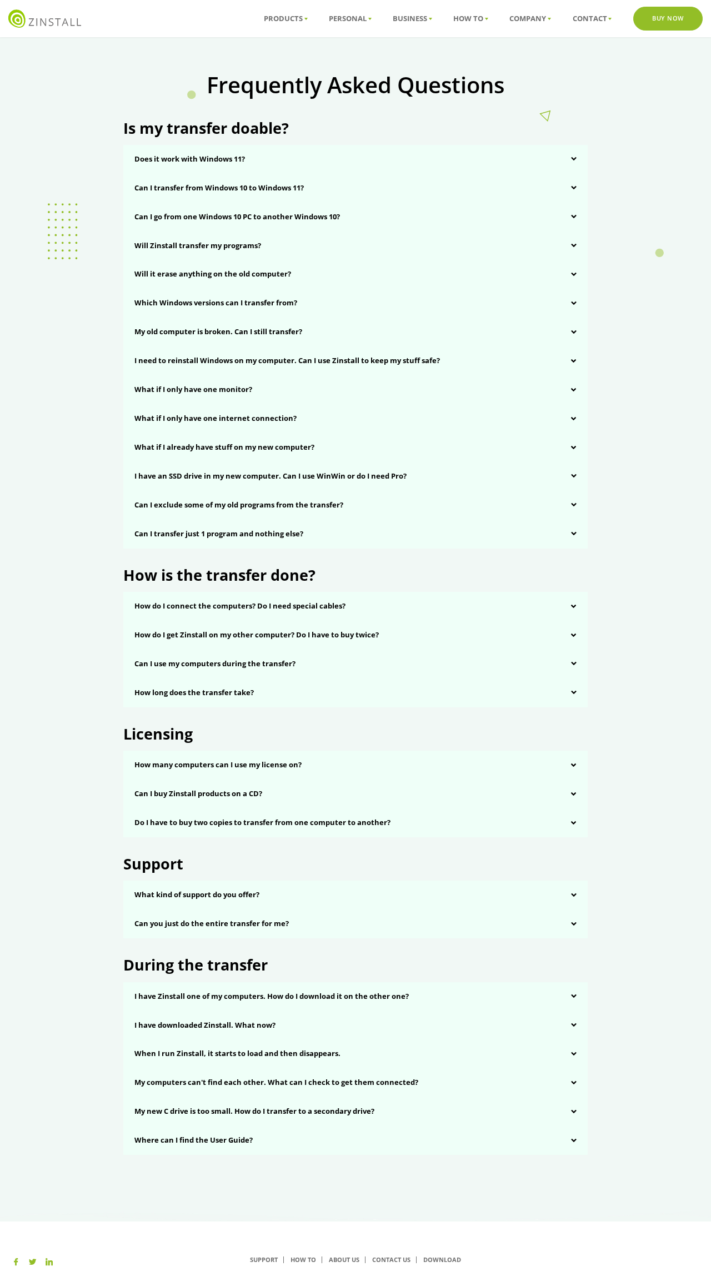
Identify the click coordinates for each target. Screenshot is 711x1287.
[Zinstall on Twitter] (32, 1262)
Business (410, 18)
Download (442, 1260)
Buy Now (668, 18)
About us (344, 1260)
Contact (590, 18)
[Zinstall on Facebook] (15, 1262)
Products (283, 18)
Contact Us (391, 1260)
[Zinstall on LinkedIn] (49, 1262)
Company (527, 18)
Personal (348, 18)
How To (468, 18)
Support (264, 1260)
